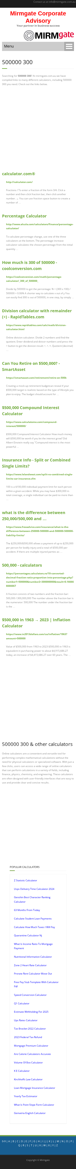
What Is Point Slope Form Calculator (34, 1104)
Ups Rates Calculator (25, 1020)
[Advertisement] (38, 128)
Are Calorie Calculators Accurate (32, 1054)
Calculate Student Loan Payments (33, 918)
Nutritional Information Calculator (33, 956)
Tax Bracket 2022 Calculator (30, 1028)
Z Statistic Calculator (25, 880)
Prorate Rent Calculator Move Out (33, 973)
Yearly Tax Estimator (25, 1096)
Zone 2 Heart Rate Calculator (30, 965)
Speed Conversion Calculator (30, 995)
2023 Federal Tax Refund (28, 1037)
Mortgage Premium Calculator (31, 1045)
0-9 (4, 1141)
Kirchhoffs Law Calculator (28, 1079)
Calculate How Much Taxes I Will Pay (34, 927)
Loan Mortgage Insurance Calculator (34, 1088)
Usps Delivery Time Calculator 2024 (34, 889)
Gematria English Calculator (30, 1113)
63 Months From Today (27, 910)
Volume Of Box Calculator (28, 1062)
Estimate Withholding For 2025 (31, 1011)
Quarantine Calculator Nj (28, 935)
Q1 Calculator (21, 1003)
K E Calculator (22, 1071)
